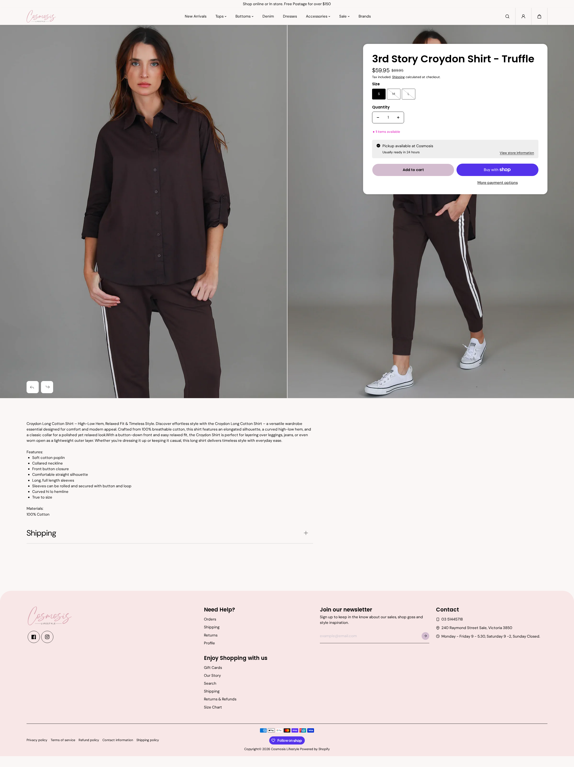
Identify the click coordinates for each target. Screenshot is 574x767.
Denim (268, 16)
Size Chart (213, 707)
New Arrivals (195, 16)
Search (210, 683)
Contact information (117, 740)
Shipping (398, 77)
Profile (209, 643)
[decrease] (378, 117)
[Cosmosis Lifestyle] (41, 16)
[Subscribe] (425, 636)
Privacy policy (37, 740)
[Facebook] (34, 637)
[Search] (507, 16)
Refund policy (89, 740)
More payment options (497, 182)
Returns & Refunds (220, 699)
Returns (210, 635)
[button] (539, 16)
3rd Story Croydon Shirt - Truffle (453, 59)
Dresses (290, 16)
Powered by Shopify (315, 749)
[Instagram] (47, 637)
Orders (210, 619)
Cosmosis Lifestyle (285, 749)
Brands (365, 16)
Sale (343, 16)
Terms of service (63, 740)
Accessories (316, 16)
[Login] (523, 16)
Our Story (212, 675)
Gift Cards (213, 667)
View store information (517, 153)
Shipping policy (147, 740)
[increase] (398, 117)
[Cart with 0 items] (539, 16)
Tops (219, 16)
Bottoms (243, 16)
